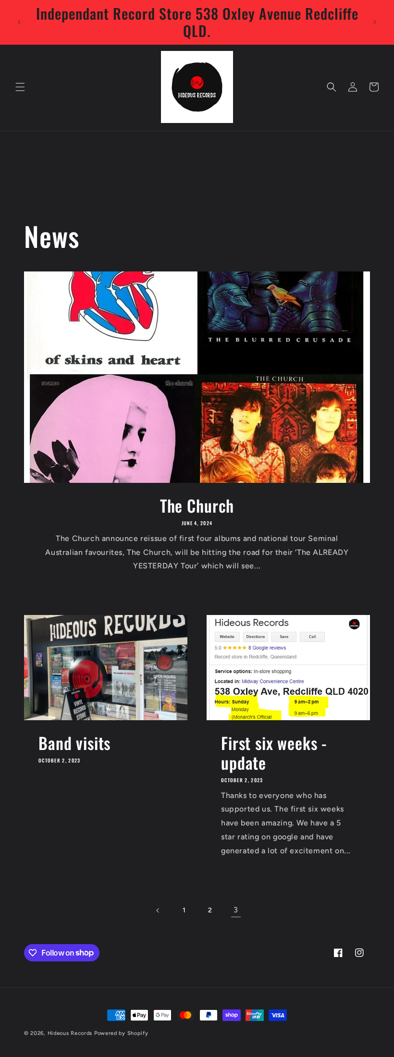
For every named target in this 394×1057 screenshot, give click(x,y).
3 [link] (236, 909)
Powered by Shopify (121, 1033)
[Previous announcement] (19, 22)
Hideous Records (70, 1033)
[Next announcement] (374, 22)
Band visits (74, 743)
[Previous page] (158, 910)
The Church (197, 506)
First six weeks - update (274, 753)
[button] (20, 87)
